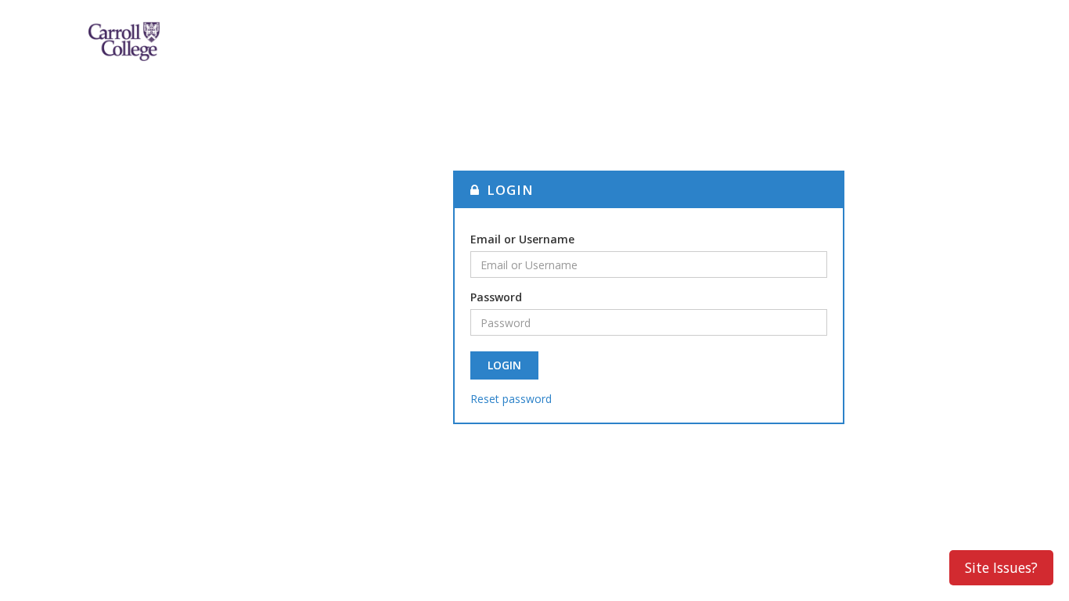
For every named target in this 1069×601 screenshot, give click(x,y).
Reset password (511, 398)
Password (496, 297)
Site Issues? (1001, 567)
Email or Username (522, 239)
